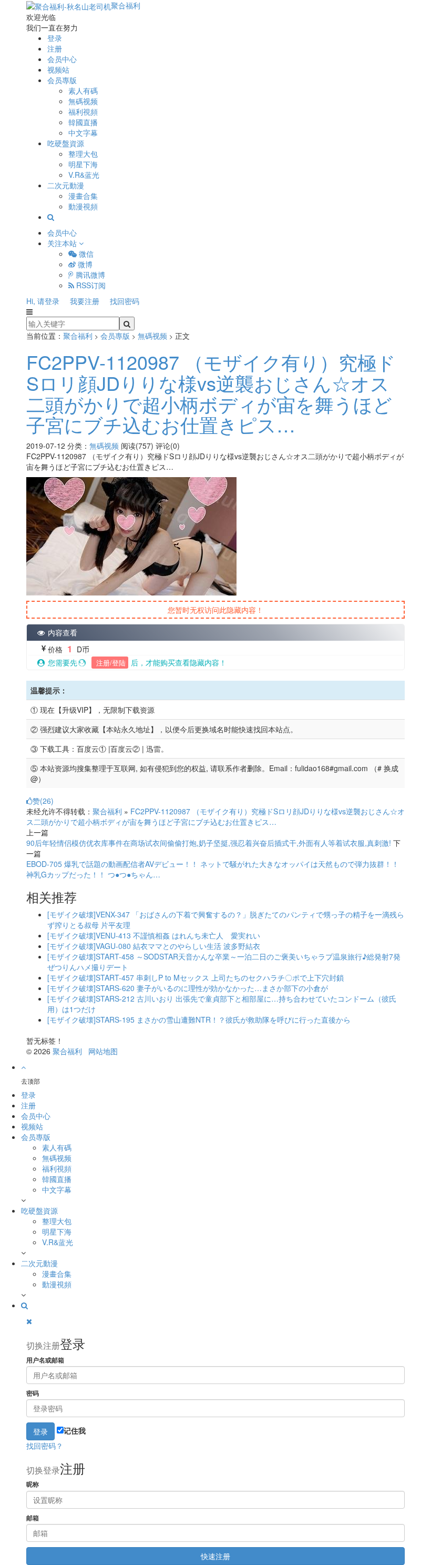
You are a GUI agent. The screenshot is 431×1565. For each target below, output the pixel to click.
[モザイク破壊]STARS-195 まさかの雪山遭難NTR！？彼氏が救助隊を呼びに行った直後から (199, 1019)
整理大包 (83, 153)
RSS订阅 (90, 285)
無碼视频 (83, 101)
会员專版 (62, 80)
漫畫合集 (83, 195)
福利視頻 (83, 111)
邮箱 (32, 1517)
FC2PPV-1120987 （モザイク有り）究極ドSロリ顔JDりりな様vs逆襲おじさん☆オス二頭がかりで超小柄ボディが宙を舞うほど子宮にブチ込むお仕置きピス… (211, 393)
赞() (43, 800)
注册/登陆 (110, 663)
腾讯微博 (89, 274)
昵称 (32, 1484)
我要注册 (84, 301)
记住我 (75, 1430)
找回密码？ (44, 1445)
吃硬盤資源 (65, 143)
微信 (85, 253)
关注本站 (63, 243)
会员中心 (62, 59)
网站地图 (103, 1051)
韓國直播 (83, 122)
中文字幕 (83, 132)
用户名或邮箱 (45, 1360)
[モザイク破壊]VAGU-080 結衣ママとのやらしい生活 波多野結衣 (153, 946)
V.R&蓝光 (83, 174)
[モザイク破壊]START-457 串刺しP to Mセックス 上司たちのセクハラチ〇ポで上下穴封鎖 (195, 977)
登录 (54, 38)
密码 (32, 1393)
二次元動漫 (65, 185)
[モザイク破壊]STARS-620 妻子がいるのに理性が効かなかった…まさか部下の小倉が (187, 988)
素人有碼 (83, 90)
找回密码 (124, 301)
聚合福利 (125, 5)
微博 (84, 264)
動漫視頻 (83, 206)
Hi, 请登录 (42, 301)
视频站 (58, 69)
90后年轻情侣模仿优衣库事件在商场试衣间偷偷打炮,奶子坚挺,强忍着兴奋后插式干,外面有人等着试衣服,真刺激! (208, 842)
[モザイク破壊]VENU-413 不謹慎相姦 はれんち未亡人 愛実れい (153, 935)
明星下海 (83, 164)
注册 (54, 48)
